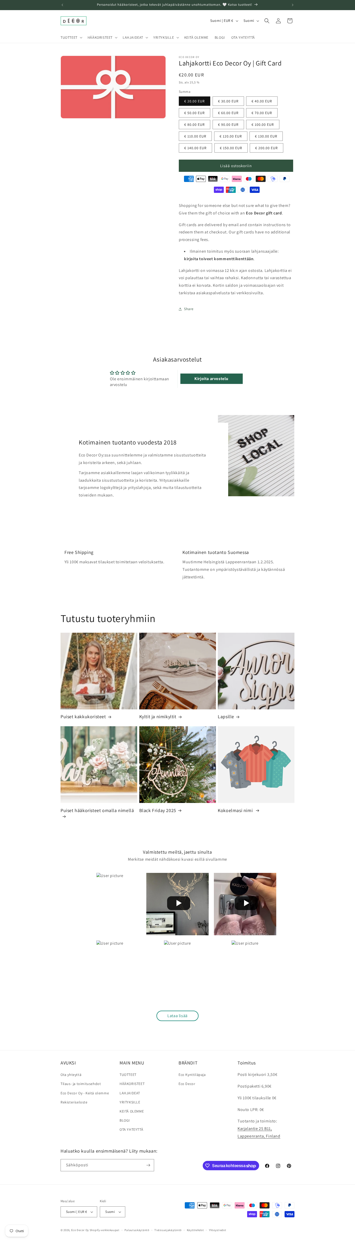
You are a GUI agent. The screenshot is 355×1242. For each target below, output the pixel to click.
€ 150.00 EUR (231, 148)
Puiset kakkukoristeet (83, 717)
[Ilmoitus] (292, 5)
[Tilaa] (148, 1165)
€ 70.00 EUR (262, 112)
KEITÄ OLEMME (132, 1111)
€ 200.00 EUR (266, 148)
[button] (70, 37)
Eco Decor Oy (80, 1230)
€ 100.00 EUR (263, 124)
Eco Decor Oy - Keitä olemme (85, 1093)
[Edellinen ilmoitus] (62, 5)
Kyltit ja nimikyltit (157, 717)
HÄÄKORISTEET (132, 1083)
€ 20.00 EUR (194, 101)
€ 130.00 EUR (266, 136)
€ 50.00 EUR (194, 112)
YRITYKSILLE (130, 1102)
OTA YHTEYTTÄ (131, 1129)
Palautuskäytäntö (136, 1230)
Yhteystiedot (217, 1230)
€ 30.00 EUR (228, 101)
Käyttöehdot (195, 1230)
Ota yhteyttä (71, 1074)
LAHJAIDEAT (130, 1093)
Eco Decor (187, 1083)
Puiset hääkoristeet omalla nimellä (97, 810)
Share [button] (189, 308)
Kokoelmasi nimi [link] (236, 810)
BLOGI (125, 1120)
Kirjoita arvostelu (211, 378)
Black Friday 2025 (157, 810)
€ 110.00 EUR (195, 136)
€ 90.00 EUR (228, 124)
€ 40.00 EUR (262, 101)
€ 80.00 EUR (194, 124)
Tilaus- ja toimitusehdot (81, 1083)
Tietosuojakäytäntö (168, 1230)
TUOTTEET (128, 1074)
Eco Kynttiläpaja (192, 1074)
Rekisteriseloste (74, 1102)
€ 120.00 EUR (231, 136)
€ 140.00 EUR (195, 148)
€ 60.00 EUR (228, 112)
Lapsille (226, 717)
